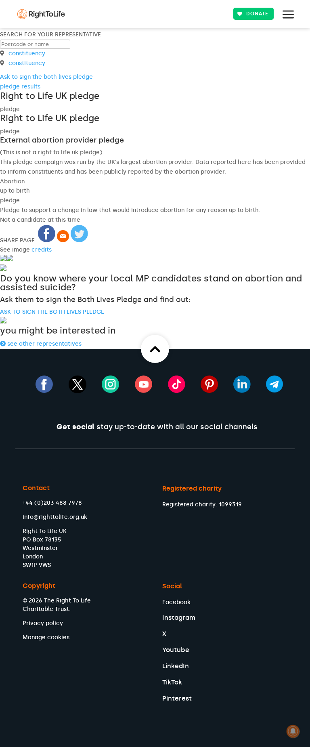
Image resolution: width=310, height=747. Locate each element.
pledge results (20, 86)
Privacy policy (43, 623)
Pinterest (177, 698)
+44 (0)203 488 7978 (52, 502)
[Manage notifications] (293, 731)
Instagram (178, 617)
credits (41, 249)
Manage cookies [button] (46, 637)
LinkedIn (175, 666)
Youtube (175, 650)
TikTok (172, 682)
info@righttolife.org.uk (55, 517)
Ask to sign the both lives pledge (46, 76)
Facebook (176, 602)
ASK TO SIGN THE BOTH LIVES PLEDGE (52, 311)
